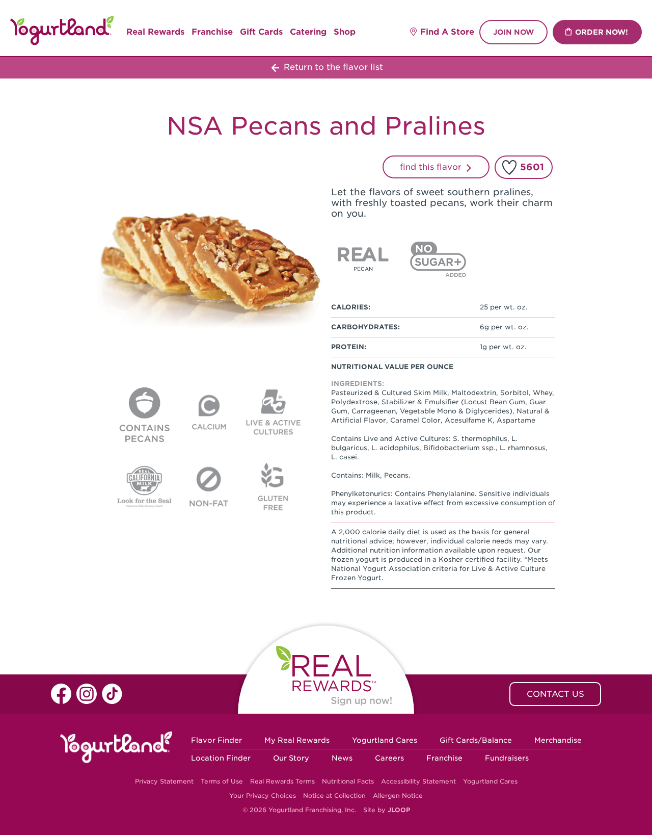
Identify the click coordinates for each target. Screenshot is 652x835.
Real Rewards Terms (282, 781)
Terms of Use (222, 781)
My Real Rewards (297, 740)
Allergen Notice (398, 795)
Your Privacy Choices (262, 795)
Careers (389, 758)
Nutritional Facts (348, 781)
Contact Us (555, 694)
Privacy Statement (164, 781)
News (342, 758)
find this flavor (432, 167)
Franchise (212, 32)
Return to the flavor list (332, 67)
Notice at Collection (334, 795)
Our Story (291, 758)
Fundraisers (507, 758)
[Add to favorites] (509, 167)
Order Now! (601, 32)
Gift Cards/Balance (476, 740)
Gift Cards (261, 32)
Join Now (513, 32)
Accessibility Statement (418, 781)
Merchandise (558, 740)
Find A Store (447, 32)
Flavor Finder (216, 740)
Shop (345, 32)
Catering (308, 32)
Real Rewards (155, 32)
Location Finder (221, 758)
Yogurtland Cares (384, 740)
